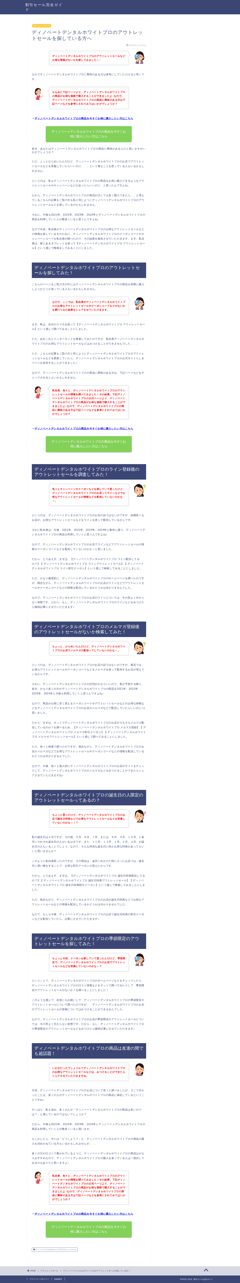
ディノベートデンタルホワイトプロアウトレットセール (55, 1249)
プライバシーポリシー (39, 1279)
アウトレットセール (41, 26)
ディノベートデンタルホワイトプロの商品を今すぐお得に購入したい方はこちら (84, 118)
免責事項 (58, 1279)
